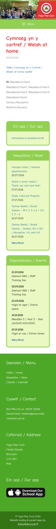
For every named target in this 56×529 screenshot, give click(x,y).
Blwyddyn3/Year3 (38, 87)
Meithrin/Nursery (16, 107)
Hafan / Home (14, 372)
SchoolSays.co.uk (27, 524)
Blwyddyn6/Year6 (16, 97)
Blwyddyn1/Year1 (20, 82)
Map (8, 463)
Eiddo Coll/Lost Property (26, 195)
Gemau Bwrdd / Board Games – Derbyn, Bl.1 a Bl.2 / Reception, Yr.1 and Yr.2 (27, 228)
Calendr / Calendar (17, 382)
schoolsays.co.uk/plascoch (26, 138)
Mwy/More (18, 242)
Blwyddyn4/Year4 (16, 92)
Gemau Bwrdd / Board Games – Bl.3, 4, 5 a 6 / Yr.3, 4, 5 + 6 (28, 210)
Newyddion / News (16, 377)
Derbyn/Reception (17, 102)
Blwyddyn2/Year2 (16, 87)
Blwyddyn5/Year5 (38, 92)
